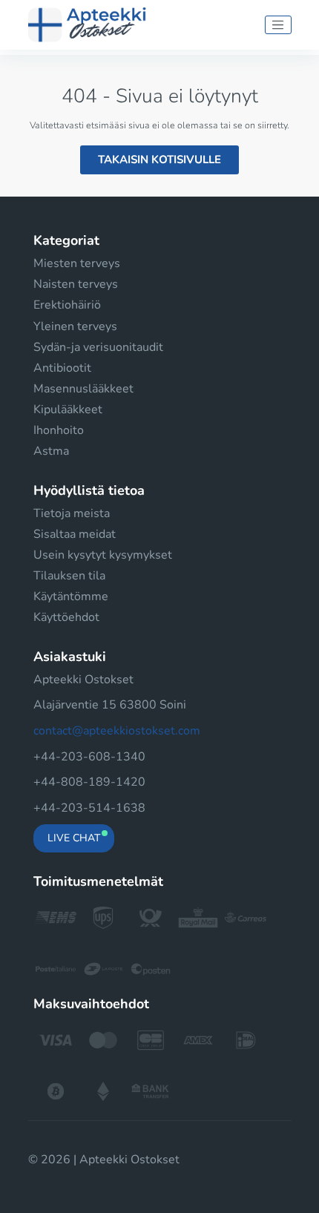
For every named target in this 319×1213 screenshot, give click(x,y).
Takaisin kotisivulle (159, 159)
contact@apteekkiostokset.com (116, 731)
